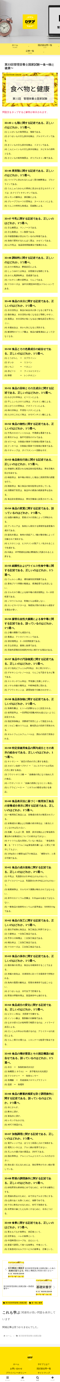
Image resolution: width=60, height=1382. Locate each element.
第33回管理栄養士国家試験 (16, 1303)
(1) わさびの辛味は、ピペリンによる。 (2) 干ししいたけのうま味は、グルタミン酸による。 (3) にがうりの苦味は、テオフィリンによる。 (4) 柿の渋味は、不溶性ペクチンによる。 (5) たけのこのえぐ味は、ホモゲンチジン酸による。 (29, 401)
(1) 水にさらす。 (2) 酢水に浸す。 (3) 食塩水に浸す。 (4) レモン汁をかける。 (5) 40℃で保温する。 (29, 1109)
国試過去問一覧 (44, 1368)
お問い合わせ (16, 1368)
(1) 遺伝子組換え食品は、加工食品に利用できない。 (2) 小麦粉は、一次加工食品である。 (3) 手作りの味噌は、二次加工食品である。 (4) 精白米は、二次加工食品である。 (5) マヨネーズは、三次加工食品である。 (30, 933)
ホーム (16, 1364)
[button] (54, 753)
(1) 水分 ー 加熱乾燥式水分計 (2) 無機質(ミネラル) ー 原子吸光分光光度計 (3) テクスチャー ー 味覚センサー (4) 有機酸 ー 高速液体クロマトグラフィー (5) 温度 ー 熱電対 (29, 1069)
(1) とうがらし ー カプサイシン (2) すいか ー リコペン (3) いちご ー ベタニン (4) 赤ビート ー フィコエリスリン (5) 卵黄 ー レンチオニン (28, 362)
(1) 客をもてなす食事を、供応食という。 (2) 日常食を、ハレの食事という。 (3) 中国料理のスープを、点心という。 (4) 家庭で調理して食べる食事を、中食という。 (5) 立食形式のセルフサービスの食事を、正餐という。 (30, 1235)
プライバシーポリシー (16, 1373)
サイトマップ (44, 1373)
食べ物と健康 (37, 1303)
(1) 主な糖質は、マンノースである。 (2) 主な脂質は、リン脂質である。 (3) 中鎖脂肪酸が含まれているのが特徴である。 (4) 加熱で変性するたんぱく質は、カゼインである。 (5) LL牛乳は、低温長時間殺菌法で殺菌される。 (29, 231)
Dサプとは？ (44, 1364)
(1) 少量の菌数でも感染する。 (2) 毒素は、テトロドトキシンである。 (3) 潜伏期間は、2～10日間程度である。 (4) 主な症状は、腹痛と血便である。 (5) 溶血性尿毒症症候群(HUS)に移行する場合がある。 (29, 634)
